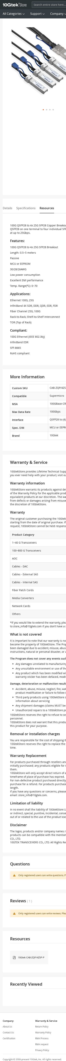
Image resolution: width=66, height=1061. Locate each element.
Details (7, 208)
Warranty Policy (43, 1032)
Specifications (26, 208)
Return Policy (41, 1026)
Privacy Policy (42, 1050)
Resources (47, 208)
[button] (43, 109)
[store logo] (15, 4)
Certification (9, 1038)
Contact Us (8, 1032)
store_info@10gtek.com (27, 626)
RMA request (41, 1044)
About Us (7, 1026)
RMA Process (42, 1038)
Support (36, 14)
